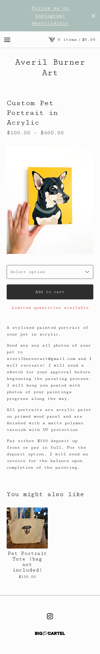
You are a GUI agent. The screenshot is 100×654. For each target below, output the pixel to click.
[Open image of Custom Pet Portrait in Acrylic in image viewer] (50, 200)
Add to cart (50, 291)
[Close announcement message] (93, 15)
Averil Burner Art (50, 67)
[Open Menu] (7, 39)
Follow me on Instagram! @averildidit (50, 15)
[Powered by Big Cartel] (50, 633)
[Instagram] (50, 616)
